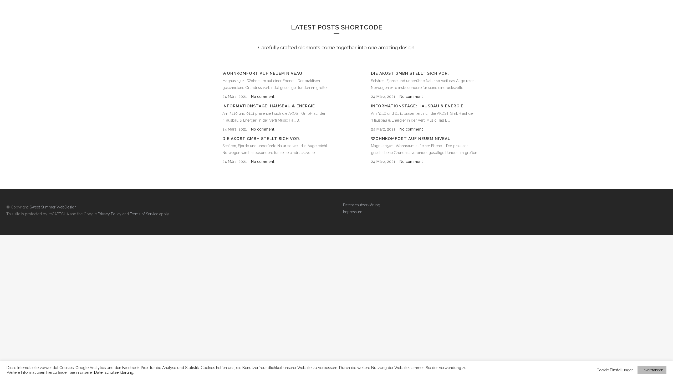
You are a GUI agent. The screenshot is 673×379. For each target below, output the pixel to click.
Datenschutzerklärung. (114, 372)
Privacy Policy (109, 214)
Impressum (352, 212)
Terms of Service (144, 214)
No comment (262, 96)
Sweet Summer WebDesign (53, 207)
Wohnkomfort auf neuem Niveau (262, 73)
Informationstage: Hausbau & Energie (268, 106)
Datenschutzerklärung (361, 205)
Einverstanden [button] (652, 370)
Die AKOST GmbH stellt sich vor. (261, 138)
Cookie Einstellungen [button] (615, 370)
